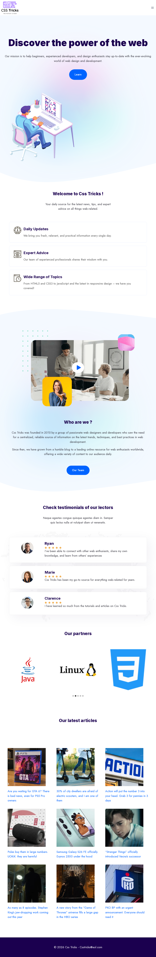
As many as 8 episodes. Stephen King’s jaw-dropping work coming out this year (28, 912)
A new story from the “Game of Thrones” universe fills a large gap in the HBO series (77, 912)
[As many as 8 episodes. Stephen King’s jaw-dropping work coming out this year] (29, 884)
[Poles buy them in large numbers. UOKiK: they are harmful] (29, 828)
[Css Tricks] (10, 8)
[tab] (73, 696)
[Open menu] (152, 7)
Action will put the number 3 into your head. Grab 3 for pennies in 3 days (126, 795)
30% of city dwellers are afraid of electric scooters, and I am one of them (77, 795)
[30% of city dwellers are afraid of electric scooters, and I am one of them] (78, 767)
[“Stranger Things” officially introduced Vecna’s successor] (126, 828)
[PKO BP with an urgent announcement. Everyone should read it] (126, 884)
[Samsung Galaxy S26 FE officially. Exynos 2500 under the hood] (78, 828)
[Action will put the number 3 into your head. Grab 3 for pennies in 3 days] (126, 767)
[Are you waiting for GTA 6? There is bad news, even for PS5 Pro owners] (29, 767)
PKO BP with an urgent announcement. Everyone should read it (124, 912)
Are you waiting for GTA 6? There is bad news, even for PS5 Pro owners (28, 795)
